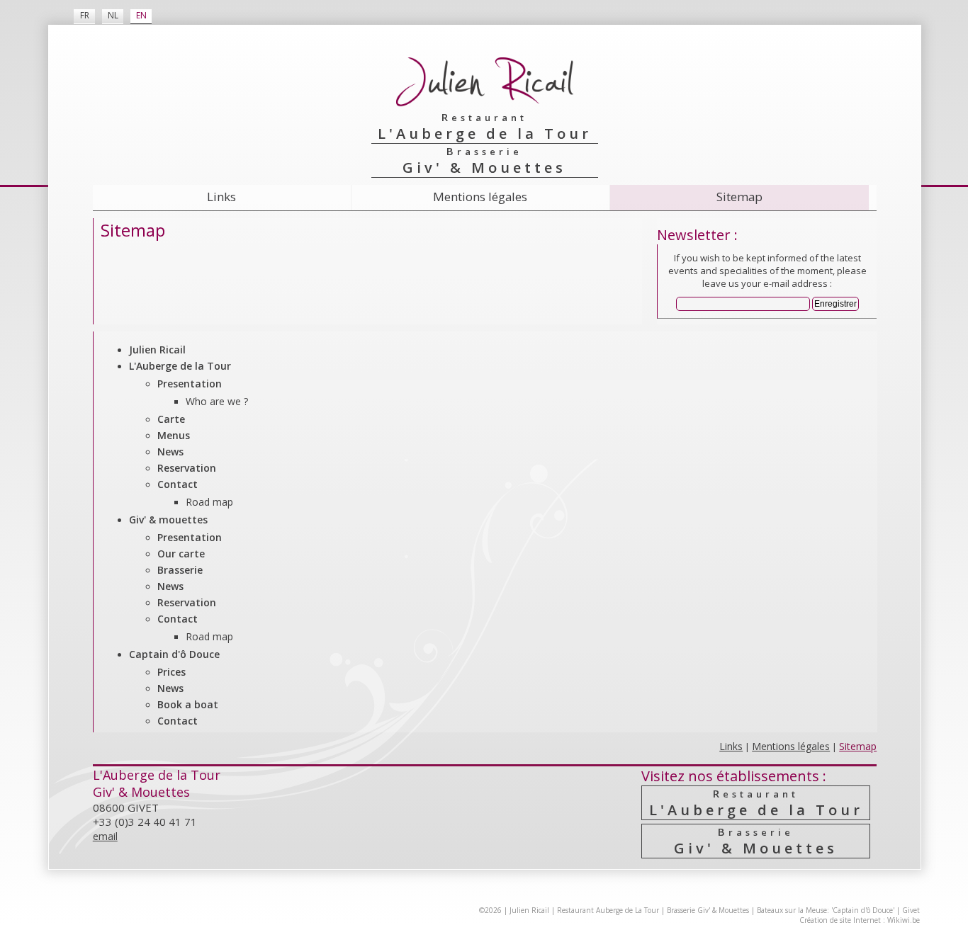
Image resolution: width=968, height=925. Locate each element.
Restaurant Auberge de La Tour (608, 910)
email (105, 836)
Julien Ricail (157, 349)
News (170, 451)
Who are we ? (217, 401)
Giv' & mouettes (168, 519)
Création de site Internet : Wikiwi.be (859, 920)
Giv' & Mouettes (756, 841)
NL (113, 15)
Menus (173, 435)
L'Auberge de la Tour (180, 366)
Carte (171, 419)
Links (221, 196)
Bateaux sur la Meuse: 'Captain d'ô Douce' (825, 910)
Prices (171, 672)
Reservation (186, 468)
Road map (209, 502)
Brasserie (180, 570)
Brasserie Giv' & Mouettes (708, 910)
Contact (177, 484)
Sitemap (739, 196)
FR (84, 15)
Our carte (181, 553)
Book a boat (187, 704)
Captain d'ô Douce (174, 654)
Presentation (189, 383)
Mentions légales (480, 196)
